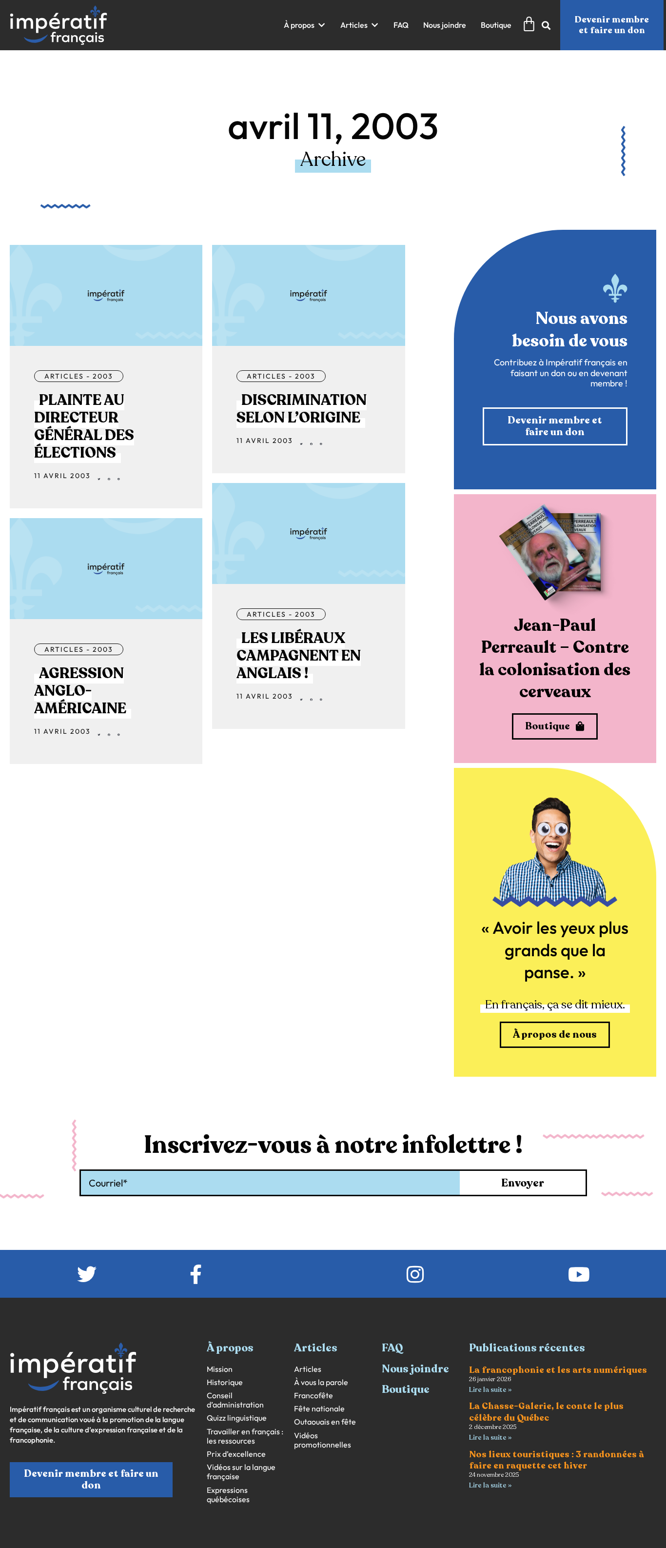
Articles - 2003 (78, 376)
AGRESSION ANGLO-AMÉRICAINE (80, 691)
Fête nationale (319, 1408)
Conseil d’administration (235, 1400)
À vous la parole (321, 1382)
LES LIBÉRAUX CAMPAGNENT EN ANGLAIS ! (298, 656)
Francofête (313, 1395)
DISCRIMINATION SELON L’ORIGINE (301, 409)
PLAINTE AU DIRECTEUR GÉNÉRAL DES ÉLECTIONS (84, 426)
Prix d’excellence (236, 1454)
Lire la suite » (490, 1389)
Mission (220, 1369)
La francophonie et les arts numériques (558, 1370)
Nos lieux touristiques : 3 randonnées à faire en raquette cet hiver (556, 1459)
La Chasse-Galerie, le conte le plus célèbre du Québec (546, 1411)
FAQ (392, 1348)
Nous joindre (415, 1369)
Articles (307, 1369)
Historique (225, 1382)
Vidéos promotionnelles (322, 1440)
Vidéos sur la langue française (241, 1472)
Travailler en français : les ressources (245, 1436)
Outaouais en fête (325, 1422)
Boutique (406, 1389)
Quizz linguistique (237, 1418)
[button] (305, 25)
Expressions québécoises (228, 1495)
